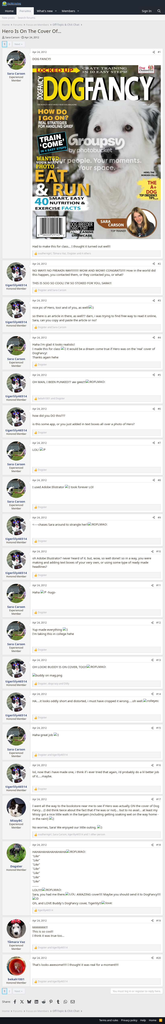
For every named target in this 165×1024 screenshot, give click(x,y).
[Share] (153, 52)
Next (17, 44)
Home (9, 11)
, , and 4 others (64, 253)
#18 (158, 845)
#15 (158, 728)
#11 (158, 585)
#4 (159, 337)
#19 (158, 920)
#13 (158, 660)
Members (68, 11)
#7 (159, 443)
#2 (159, 264)
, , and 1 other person (71, 834)
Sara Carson (12, 37)
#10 (158, 551)
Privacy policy (129, 1020)
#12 (158, 622)
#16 (158, 765)
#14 (158, 694)
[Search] (159, 11)
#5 (159, 375)
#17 (158, 799)
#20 (158, 958)
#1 (159, 52)
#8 (159, 480)
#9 (159, 517)
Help (143, 1020)
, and (53, 683)
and (52, 290)
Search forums (26, 17)
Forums (25, 11)
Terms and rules (108, 1020)
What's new (45, 11)
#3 (159, 300)
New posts (8, 17)
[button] (56, 11)
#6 (159, 409)
